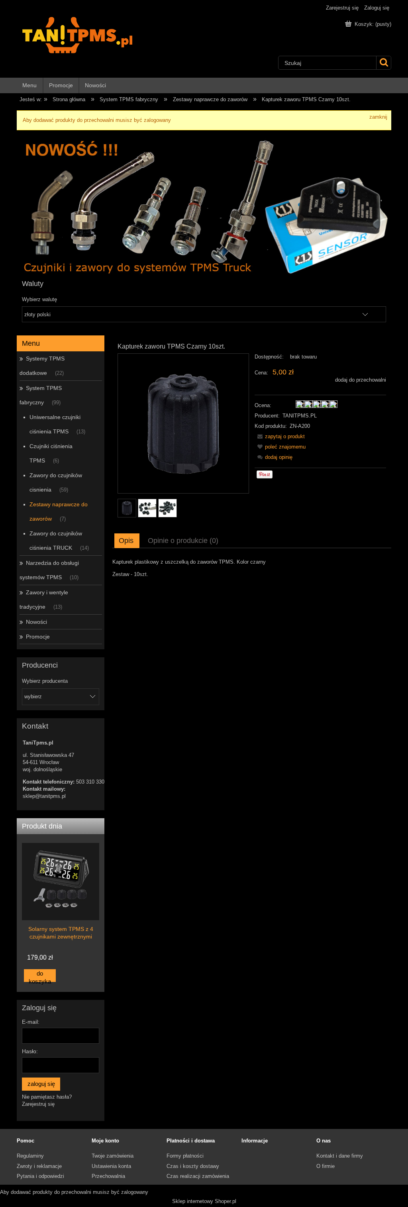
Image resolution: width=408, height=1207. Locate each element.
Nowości (36, 622)
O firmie (325, 1166)
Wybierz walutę (39, 299)
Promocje (38, 636)
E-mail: (30, 1022)
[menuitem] (30, 85)
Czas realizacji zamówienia (198, 1176)
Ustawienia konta (111, 1166)
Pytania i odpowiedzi (40, 1176)
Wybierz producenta (45, 681)
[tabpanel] (251, 568)
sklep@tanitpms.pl (44, 796)
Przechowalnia (108, 1176)
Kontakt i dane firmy (339, 1156)
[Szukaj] (383, 62)
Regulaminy (30, 1156)
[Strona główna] (95, 35)
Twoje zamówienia (112, 1156)
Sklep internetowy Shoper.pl (204, 1201)
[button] (280, 436)
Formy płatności (185, 1156)
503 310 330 (90, 782)
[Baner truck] (204, 204)
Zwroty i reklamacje (39, 1166)
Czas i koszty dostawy (193, 1166)
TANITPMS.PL (299, 416)
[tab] (126, 540)
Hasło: (30, 1051)
